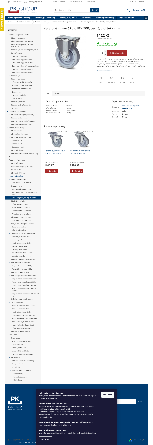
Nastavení (45, 439)
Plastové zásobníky (19, 95)
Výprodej (14, 108)
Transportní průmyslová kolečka (23, 233)
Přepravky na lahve (18, 102)
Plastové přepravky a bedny (19, 35)
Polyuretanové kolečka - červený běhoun (24, 289)
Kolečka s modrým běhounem (22, 299)
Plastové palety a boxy (17, 160)
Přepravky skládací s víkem (22, 85)
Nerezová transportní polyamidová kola (24, 193)
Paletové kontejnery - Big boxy (22, 166)
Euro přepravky (16, 53)
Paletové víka (16, 170)
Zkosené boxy (17, 92)
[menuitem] (19, 18)
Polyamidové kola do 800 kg (22, 269)
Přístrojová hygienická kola (21, 217)
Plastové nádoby (17, 150)
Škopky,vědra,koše (19, 348)
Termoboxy (13, 157)
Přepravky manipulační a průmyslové (24, 50)
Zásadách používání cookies (84, 433)
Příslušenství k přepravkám (21, 105)
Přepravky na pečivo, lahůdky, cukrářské (22, 45)
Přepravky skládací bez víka (22, 82)
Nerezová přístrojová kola (21, 189)
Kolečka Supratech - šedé (21, 243)
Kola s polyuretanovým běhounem (23, 275)
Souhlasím (107, 394)
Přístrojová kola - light (20, 204)
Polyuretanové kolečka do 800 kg (24, 285)
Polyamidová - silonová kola (21, 262)
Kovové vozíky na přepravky (21, 124)
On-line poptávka (76, 2)
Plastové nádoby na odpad (21, 137)
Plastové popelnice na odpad (22, 354)
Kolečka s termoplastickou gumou (23, 259)
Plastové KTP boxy (18, 173)
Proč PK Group (59, 2)
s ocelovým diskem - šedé (21, 240)
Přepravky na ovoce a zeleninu (22, 41)
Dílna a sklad (15, 357)
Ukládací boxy (17, 98)
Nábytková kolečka (19, 230)
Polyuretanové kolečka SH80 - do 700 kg (25, 295)
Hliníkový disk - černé (19, 246)
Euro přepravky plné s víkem (22, 59)
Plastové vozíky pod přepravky (22, 114)
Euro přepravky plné (19, 56)
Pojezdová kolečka (16, 176)
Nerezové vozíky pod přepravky (23, 121)
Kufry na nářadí (17, 364)
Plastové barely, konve (19, 134)
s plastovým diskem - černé (22, 253)
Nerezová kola (16, 186)
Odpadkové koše (18, 147)
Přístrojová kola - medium (21, 207)
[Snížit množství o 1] (105, 54)
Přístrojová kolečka (18, 201)
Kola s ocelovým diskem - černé (23, 305)
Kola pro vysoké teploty (20, 272)
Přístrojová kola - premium (21, 211)
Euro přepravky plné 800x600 (22, 69)
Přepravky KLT (16, 76)
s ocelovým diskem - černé (21, 236)
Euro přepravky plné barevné (22, 72)
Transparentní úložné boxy (21, 341)
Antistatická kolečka (18, 179)
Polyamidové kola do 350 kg (22, 266)
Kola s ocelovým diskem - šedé (23, 309)
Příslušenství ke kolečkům (21, 183)
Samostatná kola (17, 302)
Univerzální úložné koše (20, 351)
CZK (132, 2)
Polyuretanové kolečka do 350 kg (24, 282)
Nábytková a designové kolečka (22, 223)
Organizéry (16, 367)
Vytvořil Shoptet (139, 440)
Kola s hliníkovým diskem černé (23, 322)
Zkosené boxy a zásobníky (21, 89)
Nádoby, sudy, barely (16, 127)
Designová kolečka (19, 227)
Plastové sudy (16, 131)
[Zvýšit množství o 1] (105, 51)
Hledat (94, 10)
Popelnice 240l (17, 144)
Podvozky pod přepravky (18, 111)
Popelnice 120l (17, 141)
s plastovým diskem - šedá (21, 256)
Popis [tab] (48, 93)
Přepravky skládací (18, 79)
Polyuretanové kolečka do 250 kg (24, 279)
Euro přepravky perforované (22, 63)
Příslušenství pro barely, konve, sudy (24, 153)
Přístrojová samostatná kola (22, 328)
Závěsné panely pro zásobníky (23, 361)
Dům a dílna (13, 335)
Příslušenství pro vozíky (20, 118)
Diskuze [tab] (57, 93)
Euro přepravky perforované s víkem (25, 66)
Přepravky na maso (18, 38)
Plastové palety (17, 163)
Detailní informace (103, 71)
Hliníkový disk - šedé (19, 250)
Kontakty (91, 2)
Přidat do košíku (118, 53)
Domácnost (15, 338)
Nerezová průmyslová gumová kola (24, 198)
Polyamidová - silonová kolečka (23, 315)
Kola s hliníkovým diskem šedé (23, 325)
